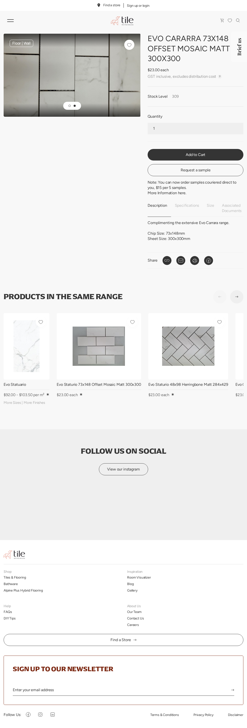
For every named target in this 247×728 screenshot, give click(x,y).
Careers (133, 625)
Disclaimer (235, 715)
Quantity (155, 116)
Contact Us (135, 618)
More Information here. (167, 193)
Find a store (111, 5)
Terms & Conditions (164, 715)
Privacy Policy (203, 715)
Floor (16, 43)
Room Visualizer (139, 577)
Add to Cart (195, 154)
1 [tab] (70, 106)
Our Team (134, 612)
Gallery (132, 590)
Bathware (11, 584)
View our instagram (123, 469)
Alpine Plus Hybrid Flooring (23, 590)
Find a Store (120, 640)
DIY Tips (10, 618)
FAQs (8, 612)
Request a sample (195, 170)
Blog (130, 584)
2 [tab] (75, 106)
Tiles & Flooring (15, 577)
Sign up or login (138, 5)
